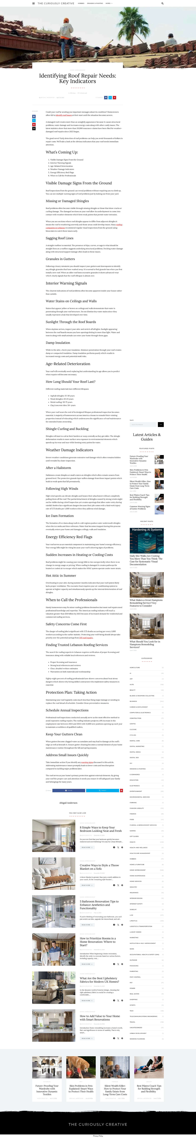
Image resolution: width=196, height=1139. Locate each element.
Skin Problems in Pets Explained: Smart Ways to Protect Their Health (140, 472)
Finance (133, 814)
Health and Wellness (138, 847)
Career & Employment (139, 707)
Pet (131, 982)
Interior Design (136, 898)
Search (132, 420)
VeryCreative (86, 835)
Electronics (135, 786)
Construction (135, 718)
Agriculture (135, 667)
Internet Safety (136, 904)
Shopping (133, 999)
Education (134, 780)
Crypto (133, 724)
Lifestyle (133, 921)
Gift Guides (134, 836)
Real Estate (134, 994)
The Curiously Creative (56, 3)
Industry (133, 887)
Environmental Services (140, 797)
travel (132, 1022)
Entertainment (136, 791)
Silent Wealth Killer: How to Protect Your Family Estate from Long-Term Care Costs (140, 484)
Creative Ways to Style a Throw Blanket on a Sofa (99, 867)
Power (132, 988)
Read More (86, 847)
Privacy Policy (98, 1136)
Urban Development (138, 1033)
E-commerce (135, 774)
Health (132, 842)
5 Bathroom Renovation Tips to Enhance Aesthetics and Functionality (99, 905)
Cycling (133, 735)
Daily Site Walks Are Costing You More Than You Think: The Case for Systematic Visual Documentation (146, 560)
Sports (132, 1005)
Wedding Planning (137, 1039)
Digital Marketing (137, 746)
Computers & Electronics (140, 712)
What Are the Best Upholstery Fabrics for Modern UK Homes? (99, 979)
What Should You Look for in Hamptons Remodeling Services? (145, 644)
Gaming (133, 831)
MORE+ (108, 3)
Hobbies (81, 3)
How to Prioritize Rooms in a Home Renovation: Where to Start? (98, 942)
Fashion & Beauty (137, 808)
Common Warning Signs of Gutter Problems (140, 507)
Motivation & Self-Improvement (143, 943)
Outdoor (133, 960)
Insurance (134, 892)
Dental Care (135, 741)
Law (131, 915)
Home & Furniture (137, 864)
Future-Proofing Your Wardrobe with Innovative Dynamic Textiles (139, 459)
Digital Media (135, 752)
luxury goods (135, 932)
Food (132, 819)
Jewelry (133, 909)
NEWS (132, 949)
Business (133, 701)
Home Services (136, 881)
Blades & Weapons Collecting (142, 696)
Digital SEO (134, 757)
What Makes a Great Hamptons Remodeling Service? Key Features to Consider (146, 603)
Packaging (134, 966)
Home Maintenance (137, 876)
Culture (133, 729)
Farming (133, 802)
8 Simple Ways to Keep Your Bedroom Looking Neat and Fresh (101, 829)
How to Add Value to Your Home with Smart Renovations (100, 1017)
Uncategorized (136, 1027)
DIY (131, 763)
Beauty (132, 690)
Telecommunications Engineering (143, 1016)
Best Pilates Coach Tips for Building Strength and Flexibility (139, 497)
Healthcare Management (140, 853)
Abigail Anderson (47, 97)
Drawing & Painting (95, 3)
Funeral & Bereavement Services (143, 825)
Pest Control (135, 977)
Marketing (134, 937)
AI (130, 673)
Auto (132, 684)
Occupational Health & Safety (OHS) (144, 954)
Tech (132, 1011)
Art (131, 679)
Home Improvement (77, 70)
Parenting (134, 971)
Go (161, 424)
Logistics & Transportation (141, 926)
